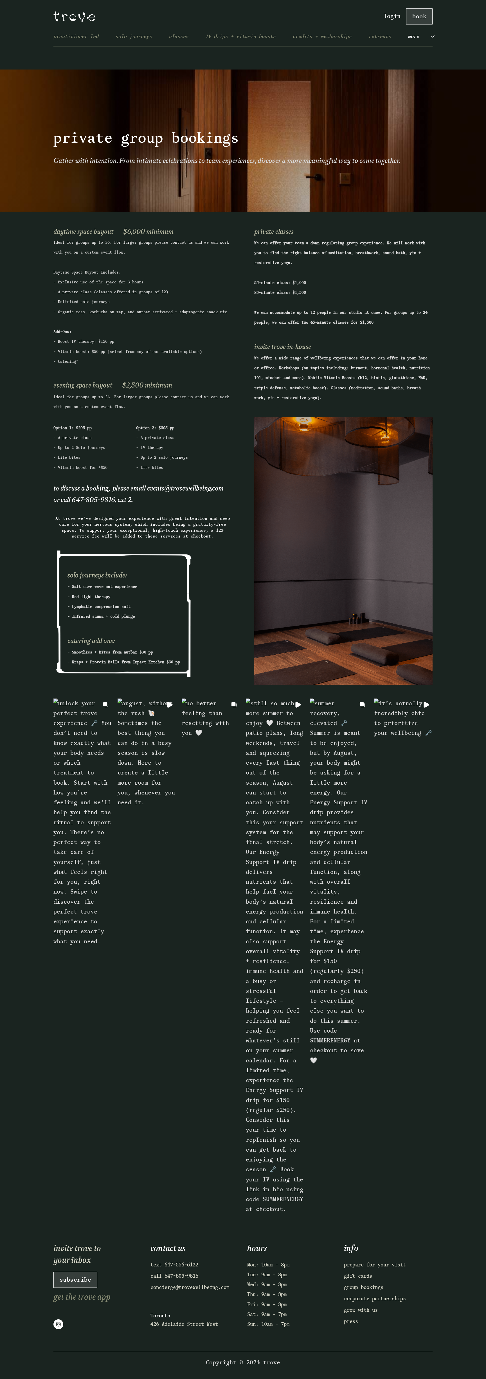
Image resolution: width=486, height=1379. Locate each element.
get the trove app (82, 1297)
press (351, 1321)
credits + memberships (322, 36)
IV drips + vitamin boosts (240, 36)
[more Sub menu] (437, 38)
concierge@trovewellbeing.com (189, 1287)
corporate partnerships (375, 1298)
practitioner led (75, 36)
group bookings (363, 1287)
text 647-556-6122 (174, 1264)
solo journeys (133, 36)
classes (178, 36)
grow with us (361, 1310)
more (413, 36)
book (419, 16)
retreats (379, 36)
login (392, 16)
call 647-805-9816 (174, 1276)
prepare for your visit (375, 1264)
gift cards (358, 1276)
